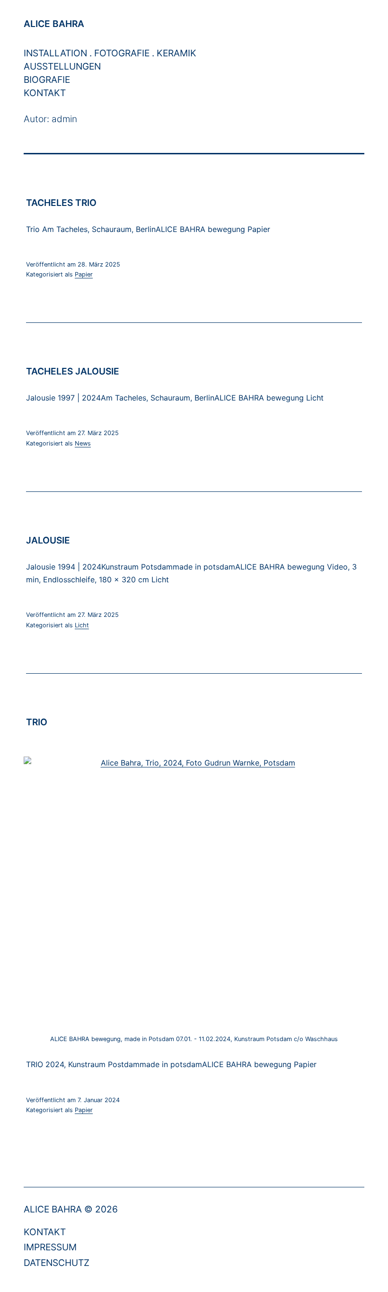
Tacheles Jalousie (72, 371)
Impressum (50, 1247)
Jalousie (48, 540)
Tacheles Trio (61, 202)
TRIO (36, 722)
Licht (82, 625)
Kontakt (45, 92)
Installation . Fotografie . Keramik (110, 53)
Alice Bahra (54, 23)
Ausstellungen (62, 66)
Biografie (47, 79)
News (83, 443)
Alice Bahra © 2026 (71, 1209)
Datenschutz (56, 1262)
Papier (84, 274)
